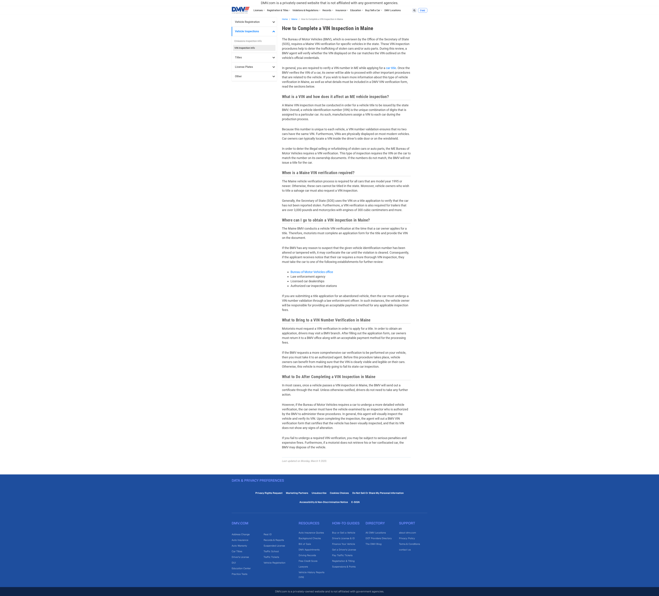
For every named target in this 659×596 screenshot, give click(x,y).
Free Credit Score (308, 561)
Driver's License (240, 557)
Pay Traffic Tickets (342, 555)
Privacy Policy (407, 538)
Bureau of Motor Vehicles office (312, 272)
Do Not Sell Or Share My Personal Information (378, 493)
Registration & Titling (343, 561)
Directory (375, 523)
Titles (238, 57)
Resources (309, 523)
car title (391, 68)
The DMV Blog (373, 544)
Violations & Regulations (305, 10)
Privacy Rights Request (268, 493)
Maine (294, 19)
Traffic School (271, 551)
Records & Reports (274, 540)
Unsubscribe (319, 493)
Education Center (241, 568)
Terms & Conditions (409, 544)
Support (407, 523)
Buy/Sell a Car (372, 10)
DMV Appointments (309, 549)
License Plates (244, 67)
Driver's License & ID (343, 538)
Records (326, 10)
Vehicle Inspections (247, 31)
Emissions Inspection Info (248, 41)
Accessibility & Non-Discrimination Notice (323, 502)
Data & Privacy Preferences (258, 480)
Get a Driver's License (344, 549)
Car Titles (237, 551)
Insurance (341, 10)
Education (355, 10)
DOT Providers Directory (379, 538)
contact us (405, 549)
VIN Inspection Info (244, 48)
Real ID (268, 534)
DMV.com (240, 523)
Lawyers (303, 566)
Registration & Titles (277, 10)
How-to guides (346, 523)
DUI (234, 562)
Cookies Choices (339, 493)
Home (285, 19)
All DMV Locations (376, 532)
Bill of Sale (305, 544)
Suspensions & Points (344, 566)
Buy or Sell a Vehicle (343, 532)
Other (238, 76)
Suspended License (274, 545)
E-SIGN (355, 502)
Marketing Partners (297, 493)
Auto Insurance (240, 540)
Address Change (241, 534)
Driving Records (307, 555)
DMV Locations (392, 10)
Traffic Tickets (271, 557)
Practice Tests (239, 574)
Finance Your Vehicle (343, 544)
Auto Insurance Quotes (311, 532)
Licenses (258, 10)
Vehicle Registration (247, 22)
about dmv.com (407, 532)
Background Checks (310, 538)
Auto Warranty (239, 545)
